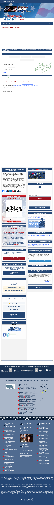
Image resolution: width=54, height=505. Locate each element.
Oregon (31, 405)
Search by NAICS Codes (30, 492)
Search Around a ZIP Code (27, 59)
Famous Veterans (42, 427)
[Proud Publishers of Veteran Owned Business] (27, 503)
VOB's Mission (36, 477)
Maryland (21, 396)
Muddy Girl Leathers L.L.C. (14, 198)
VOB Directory (4, 477)
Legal (14, 477)
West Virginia (22, 412)
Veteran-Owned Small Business (35, 491)
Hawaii (26, 392)
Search (4, 72)
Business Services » (14, 49)
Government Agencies (9, 434)
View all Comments (32, 283)
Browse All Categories (14, 56)
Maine (33, 395)
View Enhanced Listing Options (14, 287)
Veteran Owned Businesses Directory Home (43, 442)
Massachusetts (29, 396)
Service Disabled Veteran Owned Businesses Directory (25, 430)
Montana (34, 399)
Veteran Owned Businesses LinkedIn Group (43, 458)
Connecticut (22, 389)
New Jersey (32, 401)
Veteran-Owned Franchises (16, 479)
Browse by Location (26, 56)
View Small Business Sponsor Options (14, 290)
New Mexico (22, 403)
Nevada (27, 400)
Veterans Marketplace (43, 431)
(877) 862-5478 (21, 19)
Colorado (34, 388)
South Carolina (23, 408)
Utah (32, 409)
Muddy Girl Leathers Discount (14, 219)
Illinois (21, 393)
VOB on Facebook (28, 478)
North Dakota (31, 404)
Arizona (32, 387)
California (28, 388)
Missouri (28, 399)
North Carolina (23, 404)
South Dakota (32, 408)
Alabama (21, 387)
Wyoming (21, 413)
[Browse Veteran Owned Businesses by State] (10, 389)
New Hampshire (23, 401)
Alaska (27, 387)
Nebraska (21, 400)
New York (30, 403)
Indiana (26, 393)
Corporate (10, 477)
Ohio (20, 405)
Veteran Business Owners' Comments (24, 477)
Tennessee (22, 409)
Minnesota (27, 397)
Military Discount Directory (33, 479)
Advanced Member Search (39, 56)
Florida (33, 391)
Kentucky (21, 395)
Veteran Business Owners (9, 232)
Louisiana (27, 395)
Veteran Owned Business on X (39, 478)
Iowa (30, 393)
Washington (33, 411)
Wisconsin (30, 412)
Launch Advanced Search (39, 207)
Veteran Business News (19, 478)
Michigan (21, 397)
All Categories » (6, 49)
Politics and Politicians (9, 470)
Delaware (29, 389)
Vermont (21, 411)
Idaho (31, 392)
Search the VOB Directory (33, 193)
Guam (43, 390)
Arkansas (21, 388)
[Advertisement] (27, 38)
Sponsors (25, 479)
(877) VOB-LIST (15, 309)
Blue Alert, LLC (48, 281)
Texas (27, 409)
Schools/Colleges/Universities (10, 449)
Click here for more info (39, 260)
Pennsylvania (22, 407)
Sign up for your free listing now (27, 84)
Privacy (11, 478)
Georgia (21, 392)
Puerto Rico (44, 391)
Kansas (35, 393)
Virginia (27, 411)
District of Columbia (24, 391)
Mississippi (22, 399)
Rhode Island (30, 407)
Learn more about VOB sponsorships (14, 221)
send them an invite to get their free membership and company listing (25, 85)
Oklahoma (25, 405)
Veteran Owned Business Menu (8, 1)
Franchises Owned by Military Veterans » (27, 49)
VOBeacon (45, 169)
